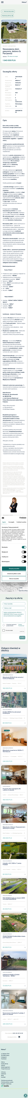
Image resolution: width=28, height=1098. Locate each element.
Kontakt (3, 1077)
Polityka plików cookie (7, 1082)
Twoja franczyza (5, 1069)
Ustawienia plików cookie (14, 573)
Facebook (3, 1059)
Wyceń (3, 1065)
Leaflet (20, 587)
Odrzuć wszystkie (14, 578)
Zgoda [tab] (4, 522)
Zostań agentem (5, 1067)
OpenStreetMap (23, 590)
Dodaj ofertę (4, 1063)
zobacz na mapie (13, 56)
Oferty (3, 1062)
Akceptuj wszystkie (14, 568)
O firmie (3, 1072)
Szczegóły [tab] (11, 522)
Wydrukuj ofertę (6, 15)
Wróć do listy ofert (9, 11)
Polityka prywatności (7, 1080)
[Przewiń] (24, 718)
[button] (25, 28)
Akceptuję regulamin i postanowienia (15, 625)
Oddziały (3, 1073)
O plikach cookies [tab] (21, 522)
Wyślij (22, 637)
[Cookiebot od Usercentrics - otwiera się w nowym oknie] (19, 518)
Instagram (4, 1057)
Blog (2, 1075)
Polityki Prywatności (21, 625)
